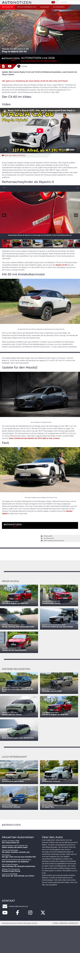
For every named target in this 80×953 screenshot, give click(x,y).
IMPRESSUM (63, 923)
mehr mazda (10, 581)
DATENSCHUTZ (73, 923)
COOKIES (55, 923)
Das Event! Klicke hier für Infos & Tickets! (39, 61)
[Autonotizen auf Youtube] (5, 914)
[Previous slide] (4, 215)
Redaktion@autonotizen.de (18, 906)
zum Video (14, 155)
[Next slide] (76, 215)
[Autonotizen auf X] (43, 914)
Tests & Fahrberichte (26, 7)
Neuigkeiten (7, 7)
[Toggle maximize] (77, 187)
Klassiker (44, 7)
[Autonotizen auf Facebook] (17, 914)
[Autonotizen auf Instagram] (30, 914)
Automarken (58, 7)
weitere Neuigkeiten (16, 669)
